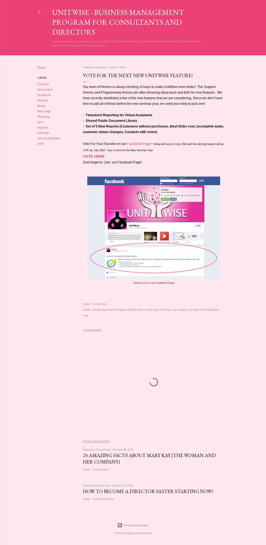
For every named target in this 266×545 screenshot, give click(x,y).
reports (42, 127)
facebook (44, 95)
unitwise (43, 133)
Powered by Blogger (136, 525)
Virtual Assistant (48, 138)
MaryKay (43, 117)
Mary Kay (44, 111)
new (40, 122)
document (45, 89)
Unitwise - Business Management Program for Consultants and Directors (118, 22)
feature (42, 100)
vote (40, 144)
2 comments (100, 469)
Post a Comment (103, 499)
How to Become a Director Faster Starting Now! (148, 491)
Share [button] (41, 67)
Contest (43, 84)
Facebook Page (138, 144)
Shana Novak (144, 533)
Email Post (99, 303)
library (41, 106)
